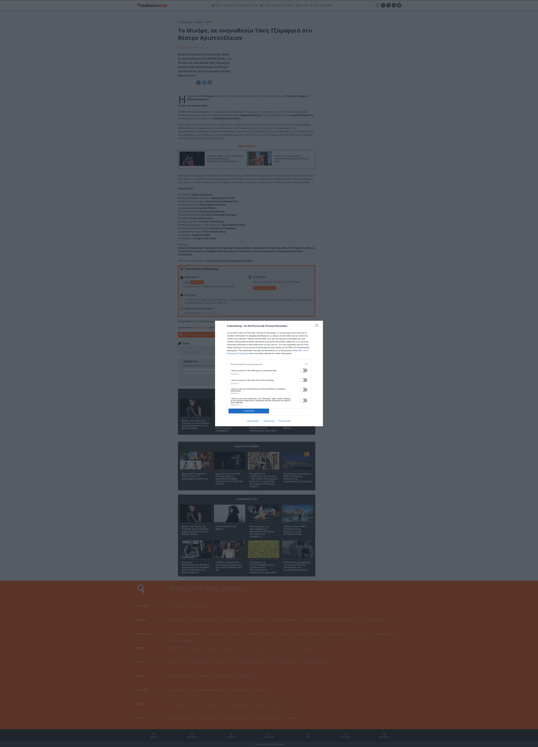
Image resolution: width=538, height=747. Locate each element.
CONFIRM (249, 411)
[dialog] (269, 373)
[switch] (303, 370)
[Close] (317, 326)
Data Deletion (253, 421)
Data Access (269, 421)
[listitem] (269, 364)
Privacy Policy (285, 421)
